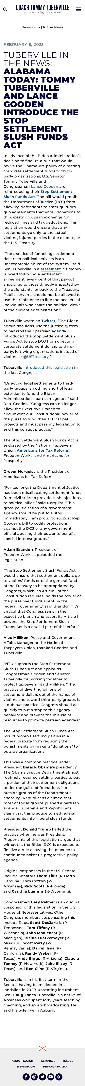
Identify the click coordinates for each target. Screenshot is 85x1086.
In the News (53, 27)
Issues (68, 1060)
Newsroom (31, 27)
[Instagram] (34, 1076)
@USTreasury (36, 357)
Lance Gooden (44, 186)
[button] (5, 9)
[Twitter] (42, 1076)
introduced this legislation (48, 367)
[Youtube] (50, 1076)
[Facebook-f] (26, 1076)
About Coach (22, 1060)
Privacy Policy (55, 1066)
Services (48, 1060)
